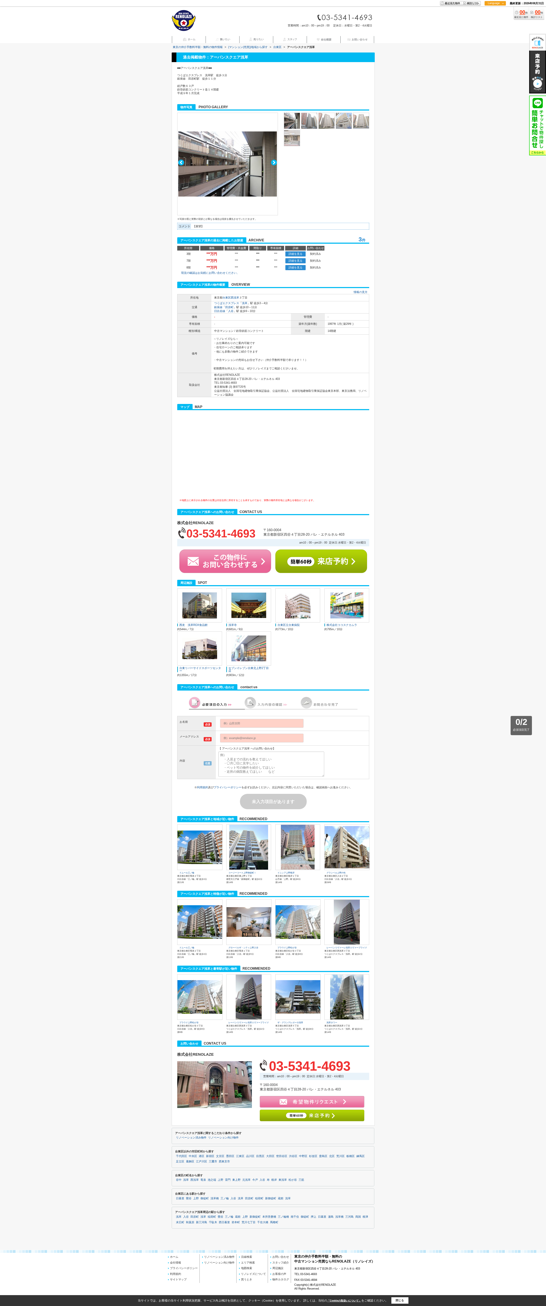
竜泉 (203, 1179)
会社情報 (175, 1262)
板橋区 (350, 1156)
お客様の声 (279, 1273)
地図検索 (246, 1268)
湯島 (331, 1216)
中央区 (193, 1156)
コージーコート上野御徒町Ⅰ (242, 873)
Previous (181, 162)
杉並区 (313, 1156)
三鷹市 (213, 1161)
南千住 (295, 1216)
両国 (358, 1216)
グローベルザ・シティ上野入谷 (243, 947)
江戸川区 (201, 1161)
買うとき (246, 1279)
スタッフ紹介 (280, 1262)
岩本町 (236, 1222)
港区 (201, 1156)
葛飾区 (190, 1161)
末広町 (180, 1222)
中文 (494, 17)
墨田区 (230, 1156)
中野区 (303, 1156)
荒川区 (340, 1156)
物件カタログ (280, 1279)
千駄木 (213, 1222)
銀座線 (218, 307)
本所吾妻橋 (269, 1216)
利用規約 (202, 787)
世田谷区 (281, 1156)
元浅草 (246, 1179)
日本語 (495, 12)
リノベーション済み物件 (191, 1137)
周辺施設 (277, 1268)
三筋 (301, 1179)
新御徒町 (270, 1198)
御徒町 (204, 1198)
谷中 (179, 1179)
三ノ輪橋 (283, 1216)
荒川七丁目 (249, 1222)
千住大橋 (262, 1222)
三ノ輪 (225, 1198)
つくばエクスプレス (226, 303)
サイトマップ (178, 1279)
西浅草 (235, 297)
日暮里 (180, 1198)
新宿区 (210, 1156)
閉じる (400, 1300)
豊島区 (323, 1156)
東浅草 (283, 1179)
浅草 (244, 303)
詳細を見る (295, 253)
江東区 (240, 1156)
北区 (332, 1156)
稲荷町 (259, 1198)
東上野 (236, 1179)
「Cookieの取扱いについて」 (344, 1300)
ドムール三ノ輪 (186, 873)
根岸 (274, 1179)
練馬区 (360, 1156)
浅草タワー (332, 1022)
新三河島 (201, 1222)
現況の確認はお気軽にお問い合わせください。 (210, 272)
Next (274, 162)
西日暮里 (224, 1222)
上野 (220, 1179)
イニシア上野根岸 (286, 873)
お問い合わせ (280, 1256)
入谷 (231, 311)
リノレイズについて (253, 1273)
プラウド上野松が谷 (287, 947)
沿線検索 (246, 1256)
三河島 (349, 1216)
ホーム (174, 1256)
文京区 (220, 1156)
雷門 (228, 1179)
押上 (313, 1216)
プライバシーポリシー (227, 787)
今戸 (255, 1179)
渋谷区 (293, 1156)
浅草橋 (215, 1198)
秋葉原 (190, 1222)
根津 (365, 1216)
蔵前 (280, 1198)
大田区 (270, 1156)
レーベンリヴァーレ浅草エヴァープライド (347, 947)
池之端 (212, 1179)
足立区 (180, 1161)
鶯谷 (189, 1198)
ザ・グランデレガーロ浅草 (290, 1022)
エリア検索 (248, 1262)
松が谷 (293, 1179)
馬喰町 (274, 1222)
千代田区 (181, 1156)
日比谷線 (219, 311)
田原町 (229, 307)
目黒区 (260, 1156)
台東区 (226, 297)
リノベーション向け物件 (223, 1137)
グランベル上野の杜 (336, 873)
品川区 (250, 1156)
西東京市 (224, 1161)
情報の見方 (360, 292)
